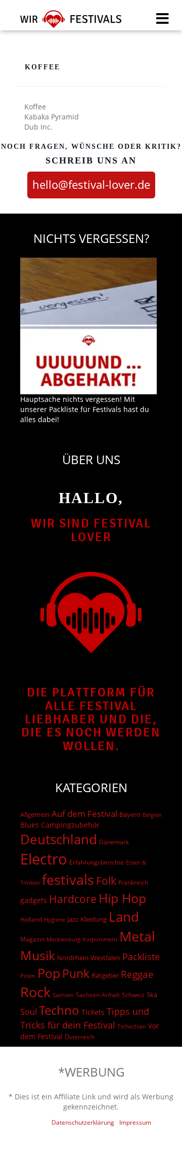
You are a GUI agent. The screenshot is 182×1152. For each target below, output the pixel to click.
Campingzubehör (70, 825)
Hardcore (73, 898)
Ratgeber (105, 975)
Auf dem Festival (84, 813)
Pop (48, 973)
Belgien (152, 814)
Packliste (141, 957)
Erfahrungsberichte (96, 862)
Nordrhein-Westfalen (88, 957)
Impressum (135, 1122)
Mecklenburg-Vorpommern (82, 939)
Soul (28, 1011)
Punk (75, 973)
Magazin (32, 939)
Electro (43, 859)
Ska (152, 994)
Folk (106, 881)
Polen (27, 975)
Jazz (72, 919)
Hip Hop (122, 898)
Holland (31, 919)
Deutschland (58, 839)
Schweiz (133, 995)
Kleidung (93, 919)
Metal (137, 936)
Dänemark (114, 842)
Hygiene (54, 919)
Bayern (130, 814)
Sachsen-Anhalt (98, 995)
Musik (37, 955)
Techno (59, 1010)
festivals (68, 879)
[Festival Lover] (64, 22)
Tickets (93, 1012)
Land (124, 917)
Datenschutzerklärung (83, 1122)
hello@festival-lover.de (91, 184)
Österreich (80, 1037)
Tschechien (131, 1026)
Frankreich (133, 882)
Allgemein (35, 814)
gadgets (33, 900)
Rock (35, 992)
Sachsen (63, 995)
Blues (29, 825)
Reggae (137, 974)
